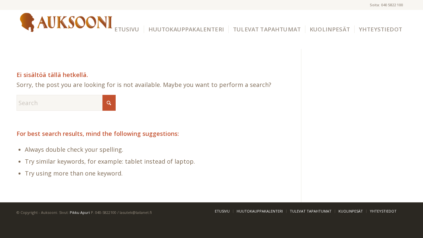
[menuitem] (126, 29)
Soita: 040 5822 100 (386, 4)
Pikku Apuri (80, 212)
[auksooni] (66, 29)
